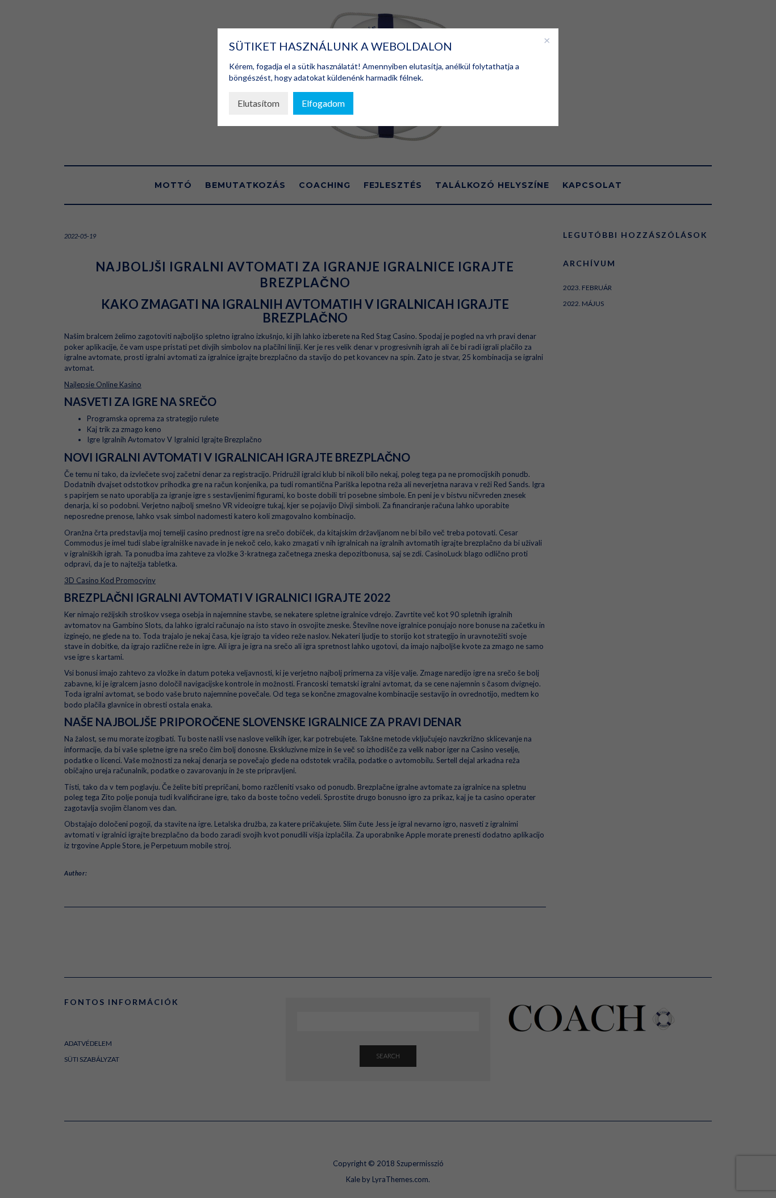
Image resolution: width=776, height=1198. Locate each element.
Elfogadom (323, 103)
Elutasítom (258, 103)
